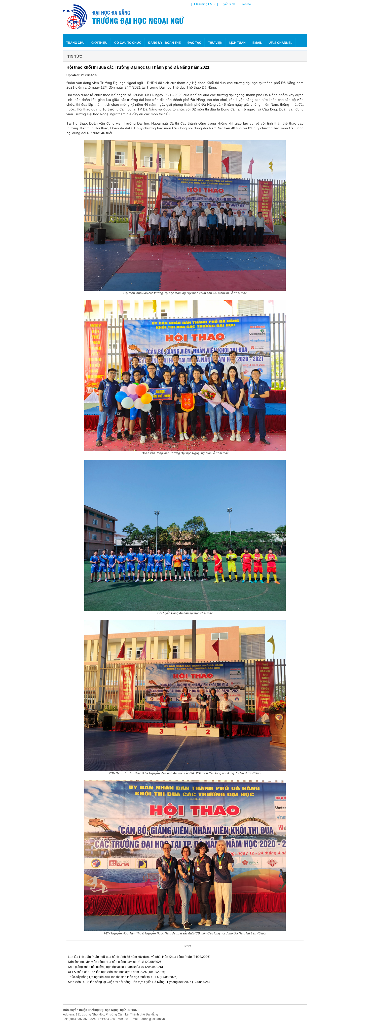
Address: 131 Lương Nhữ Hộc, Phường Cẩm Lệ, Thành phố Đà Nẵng (110, 1014)
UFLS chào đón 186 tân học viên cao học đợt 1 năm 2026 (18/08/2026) (116, 972)
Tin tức (74, 56)
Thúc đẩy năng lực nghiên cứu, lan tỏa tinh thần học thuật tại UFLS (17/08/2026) (122, 977)
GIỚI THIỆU (99, 43)
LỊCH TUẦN (237, 43)
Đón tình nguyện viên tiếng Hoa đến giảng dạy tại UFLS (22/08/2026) (115, 962)
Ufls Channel (280, 43)
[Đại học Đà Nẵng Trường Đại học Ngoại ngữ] (124, 16)
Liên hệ (246, 4)
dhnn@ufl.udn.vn (153, 1019)
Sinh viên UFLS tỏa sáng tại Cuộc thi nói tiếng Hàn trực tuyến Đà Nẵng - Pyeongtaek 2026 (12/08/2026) (138, 982)
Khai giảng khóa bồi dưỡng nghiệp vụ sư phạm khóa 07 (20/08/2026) (115, 967)
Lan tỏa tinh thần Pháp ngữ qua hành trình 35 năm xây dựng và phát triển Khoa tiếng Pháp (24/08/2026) (138, 957)
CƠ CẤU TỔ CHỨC (127, 43)
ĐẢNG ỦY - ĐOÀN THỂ (164, 43)
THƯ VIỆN (215, 43)
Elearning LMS (204, 4)
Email (257, 43)
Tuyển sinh (227, 4)
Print (187, 946)
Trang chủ (75, 43)
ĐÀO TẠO (194, 43)
